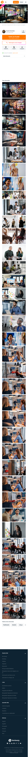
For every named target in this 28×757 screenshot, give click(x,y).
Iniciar (21, 2)
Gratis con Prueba (14, 37)
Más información (6, 55)
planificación (6, 657)
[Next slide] (22, 657)
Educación (4, 698)
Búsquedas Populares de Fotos (9, 727)
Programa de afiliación (7, 722)
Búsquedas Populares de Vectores (10, 725)
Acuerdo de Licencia (6, 717)
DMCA (3, 720)
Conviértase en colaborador (8, 745)
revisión (14, 657)
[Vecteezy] (2, 2)
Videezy (4, 693)
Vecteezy (4, 691)
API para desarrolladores (8, 700)
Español (4, 756)
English (4, 753)
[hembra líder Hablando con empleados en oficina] (8, 203)
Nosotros (4, 743)
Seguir (23, 32)
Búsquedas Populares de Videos (9, 730)
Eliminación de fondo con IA (8, 707)
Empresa (4, 695)
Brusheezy (4, 688)
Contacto (4, 740)
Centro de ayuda (6, 738)
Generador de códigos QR (8, 709)
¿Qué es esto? (15, 53)
